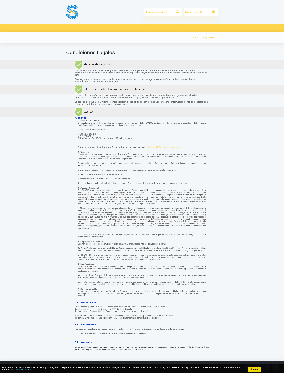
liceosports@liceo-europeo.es (163, 147)
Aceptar (254, 369)
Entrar (196, 37)
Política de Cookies (21, 370)
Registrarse (208, 37)
